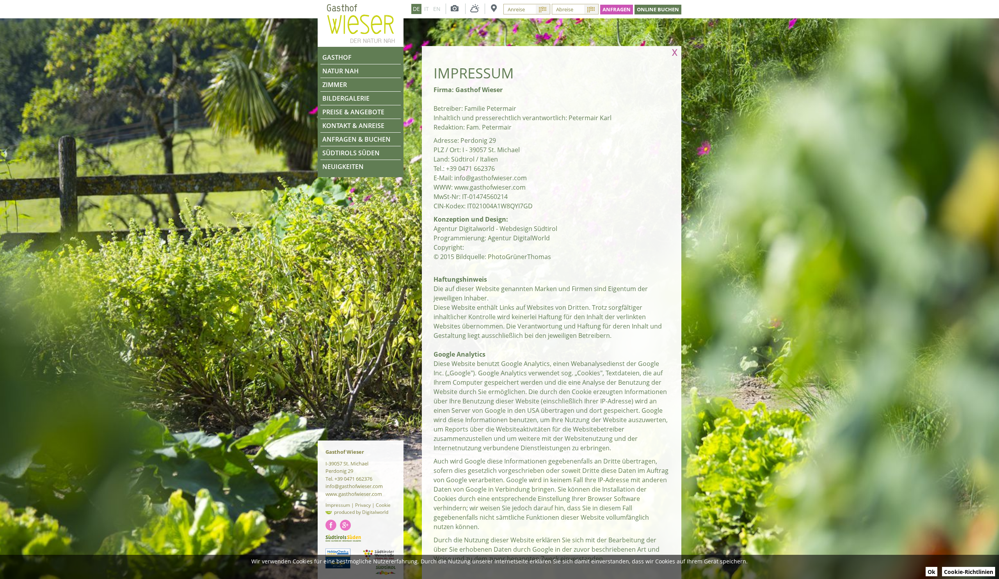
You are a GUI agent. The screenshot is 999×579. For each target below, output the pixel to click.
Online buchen (658, 9)
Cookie (383, 505)
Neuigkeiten (343, 166)
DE (416, 8)
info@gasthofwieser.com (490, 178)
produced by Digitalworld (361, 512)
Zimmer (334, 84)
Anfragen (617, 9)
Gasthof (337, 57)
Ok (931, 571)
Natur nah (340, 71)
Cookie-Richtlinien (968, 571)
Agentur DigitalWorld (519, 238)
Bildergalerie (346, 98)
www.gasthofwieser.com (490, 187)
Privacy (363, 505)
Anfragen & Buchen (356, 139)
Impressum (337, 505)
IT (426, 8)
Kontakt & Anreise (353, 125)
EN (437, 8)
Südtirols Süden (351, 153)
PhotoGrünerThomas (519, 256)
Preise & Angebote (353, 112)
